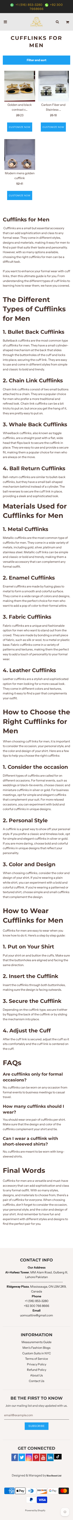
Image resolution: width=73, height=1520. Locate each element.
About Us (36, 1375)
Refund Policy (36, 1370)
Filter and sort (36, 60)
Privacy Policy (36, 1364)
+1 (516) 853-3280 (29, 5)
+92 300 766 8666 (36, 1306)
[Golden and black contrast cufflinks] (19, 86)
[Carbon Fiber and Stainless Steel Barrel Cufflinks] (53, 86)
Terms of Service (36, 1359)
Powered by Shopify (35, 1510)
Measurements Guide (36, 1342)
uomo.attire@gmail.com (36, 1315)
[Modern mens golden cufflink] (19, 154)
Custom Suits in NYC (36, 1353)
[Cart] (67, 22)
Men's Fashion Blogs (36, 1347)
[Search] (57, 22)
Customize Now (20, 127)
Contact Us (36, 1381)
